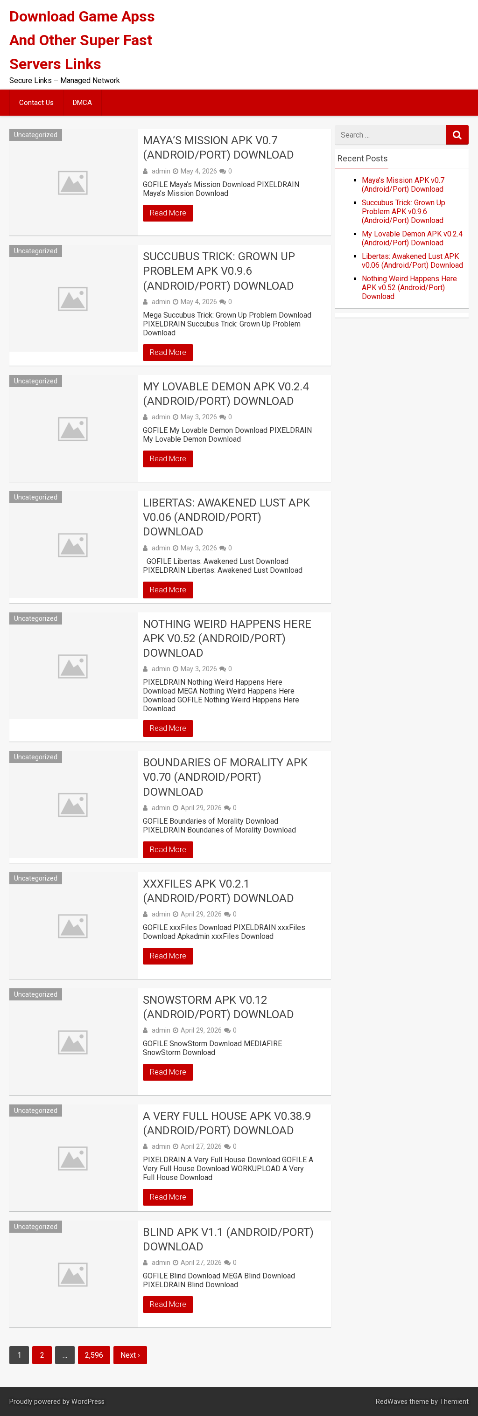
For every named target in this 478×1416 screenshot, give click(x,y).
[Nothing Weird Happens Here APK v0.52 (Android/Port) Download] (73, 665)
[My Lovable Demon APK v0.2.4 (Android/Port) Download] (73, 428)
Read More (168, 212)
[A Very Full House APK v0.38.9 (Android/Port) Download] (73, 1157)
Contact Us (36, 102)
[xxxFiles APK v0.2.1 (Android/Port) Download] (73, 925)
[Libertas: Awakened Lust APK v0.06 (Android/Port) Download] (73, 544)
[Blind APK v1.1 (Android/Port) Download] (73, 1274)
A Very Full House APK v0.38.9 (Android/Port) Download (227, 1123)
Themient (454, 1402)
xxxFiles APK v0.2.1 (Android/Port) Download (218, 891)
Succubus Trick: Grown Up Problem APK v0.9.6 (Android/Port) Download (219, 271)
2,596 (94, 1355)
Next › (130, 1355)
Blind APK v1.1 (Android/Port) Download (228, 1239)
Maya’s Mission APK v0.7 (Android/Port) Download (218, 147)
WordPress (88, 1402)
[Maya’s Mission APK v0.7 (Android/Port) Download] (73, 182)
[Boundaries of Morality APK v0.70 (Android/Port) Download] (73, 804)
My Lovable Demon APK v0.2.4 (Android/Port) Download (226, 394)
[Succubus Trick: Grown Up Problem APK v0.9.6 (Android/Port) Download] (73, 298)
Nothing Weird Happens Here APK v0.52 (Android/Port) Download (227, 638)
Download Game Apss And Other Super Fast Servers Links (82, 40)
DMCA (82, 102)
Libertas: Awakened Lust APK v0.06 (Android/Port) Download (226, 517)
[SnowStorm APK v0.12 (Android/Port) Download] (73, 1041)
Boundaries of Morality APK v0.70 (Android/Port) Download (225, 777)
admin (161, 171)
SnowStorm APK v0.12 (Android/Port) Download (218, 1007)
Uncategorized (35, 135)
